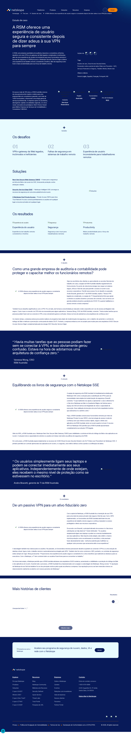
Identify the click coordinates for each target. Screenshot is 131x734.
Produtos (53, 10)
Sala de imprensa (59, 695)
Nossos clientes (59, 698)
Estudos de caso (82, 63)
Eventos (57, 688)
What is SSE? (16, 695)
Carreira (56, 684)
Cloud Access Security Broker (97, 63)
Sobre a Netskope (60, 681)
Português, (102, 76)
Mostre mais (111, 68)
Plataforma (40, 10)
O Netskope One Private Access (23, 197)
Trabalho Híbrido (102, 68)
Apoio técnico (36, 695)
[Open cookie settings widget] (3, 731)
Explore (15, 677)
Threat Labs (36, 698)
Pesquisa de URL (37, 705)
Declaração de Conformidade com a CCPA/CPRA (79, 725)
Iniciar (113, 10)
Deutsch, (80, 76)
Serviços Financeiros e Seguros (86, 68)
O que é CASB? (17, 705)
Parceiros (57, 701)
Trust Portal (36, 701)
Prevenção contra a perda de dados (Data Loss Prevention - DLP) (96, 66)
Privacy (14, 725)
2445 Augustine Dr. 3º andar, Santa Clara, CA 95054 (88, 689)
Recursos (76, 10)
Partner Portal (58, 705)
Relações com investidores (63, 691)
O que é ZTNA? (17, 701)
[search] (105, 9)
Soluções (64, 10)
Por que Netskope (18, 681)
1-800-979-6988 (84, 684)
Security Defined (37, 691)
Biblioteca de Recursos (39, 688)
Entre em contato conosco (87, 681)
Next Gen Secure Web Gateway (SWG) (26, 180)
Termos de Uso (55, 725)
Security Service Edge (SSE (22, 189)
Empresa (87, 10)
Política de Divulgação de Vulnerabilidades (33, 725)
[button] (121, 10)
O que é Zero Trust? (18, 698)
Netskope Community (39, 684)
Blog (33, 681)
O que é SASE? (17, 691)
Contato (82, 677)
